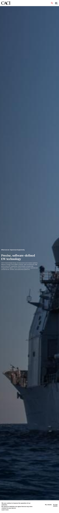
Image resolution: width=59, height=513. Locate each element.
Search (52, 3)
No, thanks (48, 504)
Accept (55, 504)
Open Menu (56, 3)
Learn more (5, 510)
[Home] (5, 2)
